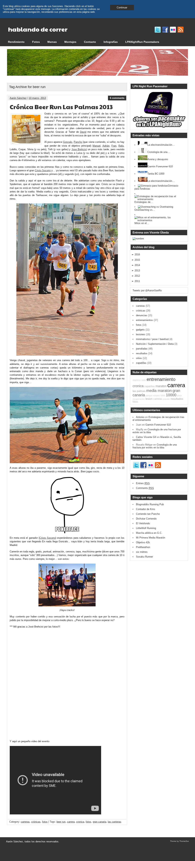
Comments (145, 488)
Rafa (121, 145)
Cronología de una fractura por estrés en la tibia (155, 446)
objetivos (137, 380)
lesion (149, 398)
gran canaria (99, 821)
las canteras (114, 821)
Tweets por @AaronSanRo (147, 290)
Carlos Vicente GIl (146, 437)
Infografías (111, 41)
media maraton (159, 390)
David (83, 131)
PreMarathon (143, 547)
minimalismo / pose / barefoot (152, 339)
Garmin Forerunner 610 (158, 424)
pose (179, 395)
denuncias (141, 315)
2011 (137, 281)
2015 (137, 259)
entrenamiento (161, 379)
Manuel (97, 145)
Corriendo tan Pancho (148, 513)
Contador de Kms (145, 509)
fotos (45, 821)
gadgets (140, 329)
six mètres (142, 551)
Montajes (70, 41)
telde (143, 380)
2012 (137, 275)
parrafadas (142, 348)
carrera (71, 821)
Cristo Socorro (43, 170)
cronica (80, 821)
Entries (143, 483)
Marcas (52, 41)
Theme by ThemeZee (179, 841)
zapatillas (141, 362)
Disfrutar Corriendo (146, 518)
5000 (163, 395)
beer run (61, 821)
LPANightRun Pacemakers (142, 41)
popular (166, 399)
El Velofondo (143, 523)
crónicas (36, 821)
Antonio (140, 417)
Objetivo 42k (143, 542)
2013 (137, 270)
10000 (171, 395)
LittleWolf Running (146, 528)
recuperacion (139, 399)
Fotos (36, 41)
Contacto (90, 41)
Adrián (105, 145)
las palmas (139, 390)
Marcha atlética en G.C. (149, 532)
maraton (161, 386)
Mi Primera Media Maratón (150, 537)
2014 (137, 265)
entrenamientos (144, 320)
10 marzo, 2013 (37, 98)
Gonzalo (67, 142)
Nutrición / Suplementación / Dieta (155, 343)
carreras (25, 821)
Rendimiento (16, 41)
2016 (137, 254)
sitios (139, 358)
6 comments (117, 98)
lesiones (140, 334)
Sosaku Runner (144, 556)
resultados (141, 353)
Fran (113, 145)
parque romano (153, 395)
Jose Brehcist (79, 149)
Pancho (78, 142)
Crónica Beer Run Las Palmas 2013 (61, 106)
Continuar (122, 7)
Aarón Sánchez (18, 98)
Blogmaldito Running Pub (150, 504)
